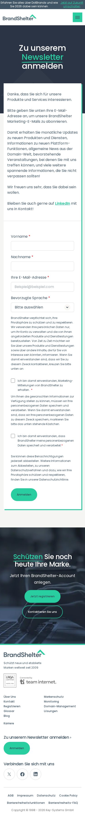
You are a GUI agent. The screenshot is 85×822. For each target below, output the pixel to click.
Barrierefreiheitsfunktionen (26, 803)
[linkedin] (35, 774)
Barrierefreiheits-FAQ (63, 803)
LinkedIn (62, 203)
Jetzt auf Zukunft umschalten (72, 4)
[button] (77, 17)
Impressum (25, 795)
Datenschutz (46, 795)
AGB (11, 795)
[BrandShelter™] (20, 17)
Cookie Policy (68, 795)
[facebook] (22, 774)
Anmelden (17, 748)
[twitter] (9, 774)
